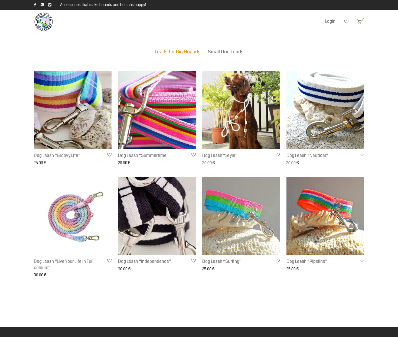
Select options (44, 163)
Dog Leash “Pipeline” (306, 261)
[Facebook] (35, 4)
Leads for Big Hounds (177, 51)
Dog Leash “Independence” (144, 261)
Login (330, 21)
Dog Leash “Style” (219, 155)
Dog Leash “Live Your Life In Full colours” (63, 264)
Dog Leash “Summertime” (143, 155)
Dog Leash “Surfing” (222, 261)
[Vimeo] (50, 4)
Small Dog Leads (225, 51)
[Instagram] (42, 4)
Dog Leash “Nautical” (307, 155)
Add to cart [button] (125, 163)
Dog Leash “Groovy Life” (57, 155)
